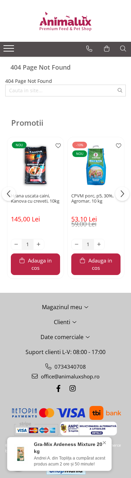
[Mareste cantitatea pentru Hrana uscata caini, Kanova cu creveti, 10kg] (38, 244)
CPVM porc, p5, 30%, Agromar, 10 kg (92, 198)
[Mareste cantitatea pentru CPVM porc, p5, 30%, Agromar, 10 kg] (99, 244)
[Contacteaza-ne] (89, 49)
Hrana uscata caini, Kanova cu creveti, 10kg (35, 198)
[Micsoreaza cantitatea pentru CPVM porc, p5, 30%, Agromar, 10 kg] (76, 244)
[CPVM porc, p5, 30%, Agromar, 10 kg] (96, 165)
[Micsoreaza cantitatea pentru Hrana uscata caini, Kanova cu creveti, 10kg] (16, 244)
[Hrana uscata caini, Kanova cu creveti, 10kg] (35, 165)
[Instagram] (72, 388)
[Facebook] (58, 388)
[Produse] (9, 50)
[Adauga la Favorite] (57, 146)
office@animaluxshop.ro (69, 376)
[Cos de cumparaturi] (106, 49)
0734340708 (69, 366)
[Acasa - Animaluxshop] (65, 20)
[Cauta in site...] (123, 49)
